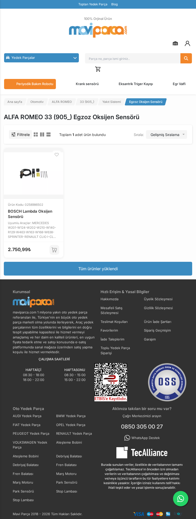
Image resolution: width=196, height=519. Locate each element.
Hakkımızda (109, 299)
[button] (41, 57)
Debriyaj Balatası (69, 456)
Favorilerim (109, 330)
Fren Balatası (66, 465)
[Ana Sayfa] (98, 30)
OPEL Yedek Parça (70, 425)
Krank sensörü (87, 84)
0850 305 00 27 (142, 426)
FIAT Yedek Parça (26, 425)
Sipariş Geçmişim (157, 330)
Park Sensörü (66, 482)
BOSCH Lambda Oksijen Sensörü (30, 214)
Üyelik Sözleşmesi (158, 299)
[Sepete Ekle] (54, 250)
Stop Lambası (66, 491)
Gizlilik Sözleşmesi (158, 308)
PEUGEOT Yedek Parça (31, 433)
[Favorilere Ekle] (57, 155)
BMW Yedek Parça (70, 416)
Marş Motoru (66, 474)
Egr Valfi (179, 84)
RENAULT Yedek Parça (74, 433)
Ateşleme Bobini (69, 442)
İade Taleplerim (112, 339)
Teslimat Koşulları (114, 322)
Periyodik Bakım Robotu (34, 84)
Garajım (150, 339)
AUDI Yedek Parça (27, 416)
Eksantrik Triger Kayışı (136, 84)
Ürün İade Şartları (157, 322)
